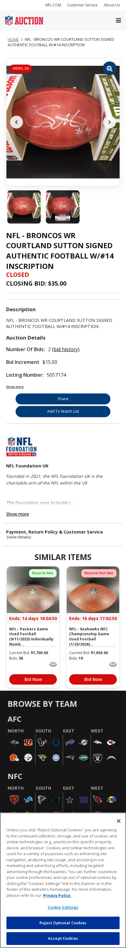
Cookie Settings (63, 907)
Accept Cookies (63, 938)
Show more (15, 387)
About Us (112, 5)
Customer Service (82, 5)
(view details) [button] (19, 537)
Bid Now (33, 679)
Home (13, 39)
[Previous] (16, 122)
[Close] (118, 821)
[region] (63, 880)
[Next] (109, 122)
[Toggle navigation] (118, 20)
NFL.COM (53, 5)
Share (63, 398)
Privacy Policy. (57, 895)
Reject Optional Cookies (62, 922)
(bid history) (66, 349)
